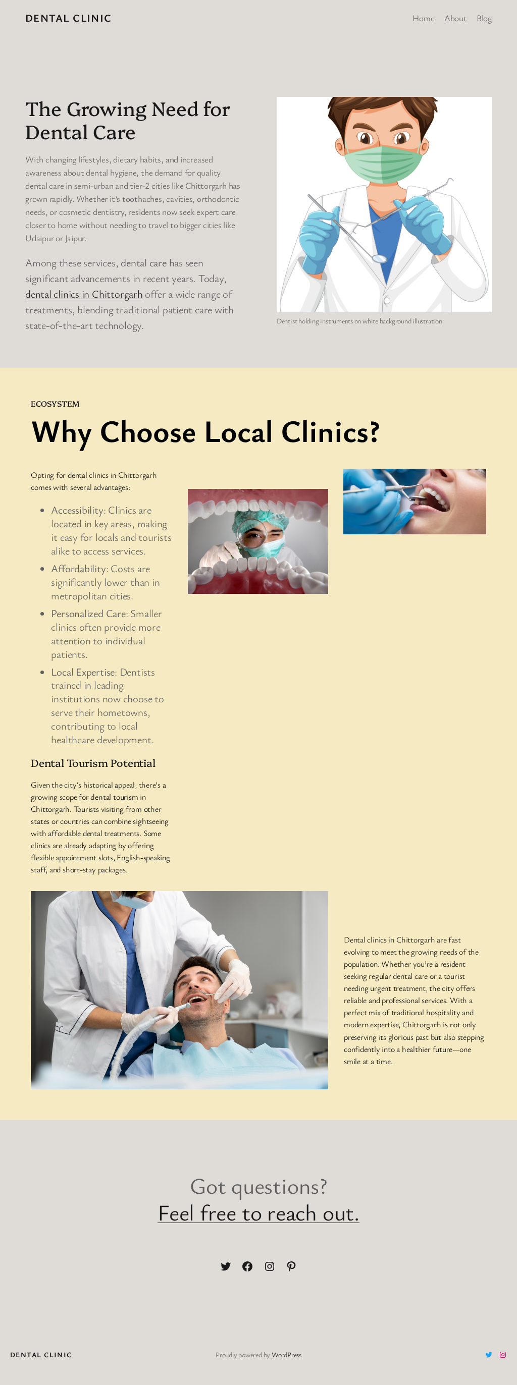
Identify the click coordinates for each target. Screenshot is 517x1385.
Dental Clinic (68, 18)
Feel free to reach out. (258, 1212)
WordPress (286, 1354)
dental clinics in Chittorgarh (84, 294)
